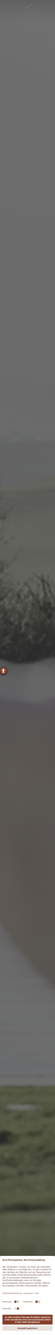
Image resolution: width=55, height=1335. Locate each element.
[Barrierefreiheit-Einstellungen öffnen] (3, 671)
